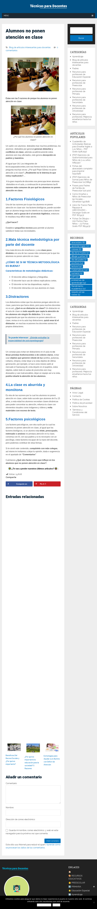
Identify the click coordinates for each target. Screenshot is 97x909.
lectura (76, 266)
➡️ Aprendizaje (75, 894)
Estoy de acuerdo (44, 905)
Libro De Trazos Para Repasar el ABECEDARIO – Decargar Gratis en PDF (82, 210)
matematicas (79, 270)
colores (76, 249)
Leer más (56, 905)
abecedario (78, 242)
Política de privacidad (82, 403)
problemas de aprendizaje (78, 281)
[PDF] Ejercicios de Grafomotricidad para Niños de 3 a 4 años (82, 157)
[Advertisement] (33, 621)
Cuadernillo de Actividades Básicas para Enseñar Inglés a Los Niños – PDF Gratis (82, 146)
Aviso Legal (77, 393)
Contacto (76, 396)
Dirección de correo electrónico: (20, 819)
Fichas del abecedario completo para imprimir (82, 168)
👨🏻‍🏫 (17, 888)
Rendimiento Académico (78, 287)
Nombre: (10, 807)
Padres (75, 68)
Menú (6, 16)
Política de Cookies (81, 399)
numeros (76, 273)
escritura (77, 263)
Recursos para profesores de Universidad (79, 108)
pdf (75, 277)
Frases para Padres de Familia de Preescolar (81, 188)
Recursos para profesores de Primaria (79, 91)
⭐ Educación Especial (79, 890)
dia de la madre (80, 253)
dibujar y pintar (79, 256)
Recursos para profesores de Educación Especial (81, 74)
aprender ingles (80, 246)
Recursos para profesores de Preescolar (79, 83)
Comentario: (11, 783)
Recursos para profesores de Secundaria (79, 100)
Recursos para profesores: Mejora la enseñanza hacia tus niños (82, 118)
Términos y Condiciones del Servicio (79, 412)
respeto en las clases (77, 293)
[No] (94, 902)
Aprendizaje (77, 56)
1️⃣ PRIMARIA (74, 886)
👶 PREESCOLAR (76, 883)
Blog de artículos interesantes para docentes (30, 47)
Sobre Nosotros (79, 406)
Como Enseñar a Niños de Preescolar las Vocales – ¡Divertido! (81, 198)
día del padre (78, 259)
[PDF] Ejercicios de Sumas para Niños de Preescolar (82, 179)
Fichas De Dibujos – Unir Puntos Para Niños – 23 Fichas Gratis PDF (81, 222)
